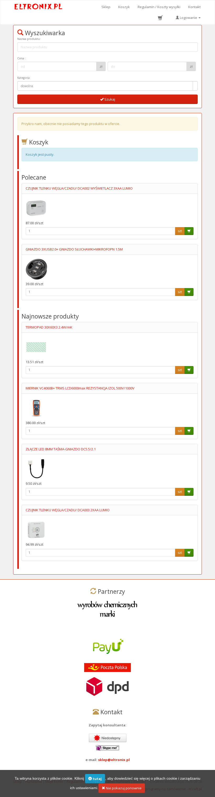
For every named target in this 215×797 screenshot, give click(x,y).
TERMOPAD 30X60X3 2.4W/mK (49, 327)
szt (180, 231)
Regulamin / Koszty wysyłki (159, 6)
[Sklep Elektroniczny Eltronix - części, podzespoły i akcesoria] (38, 6)
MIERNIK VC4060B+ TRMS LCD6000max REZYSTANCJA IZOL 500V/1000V (80, 388)
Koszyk (124, 6)
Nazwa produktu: (29, 39)
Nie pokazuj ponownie (123, 788)
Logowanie (188, 17)
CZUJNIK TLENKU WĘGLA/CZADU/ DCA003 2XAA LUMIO (68, 510)
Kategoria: (23, 78)
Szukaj (109, 99)
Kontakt (194, 6)
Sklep (105, 6)
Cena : (21, 58)
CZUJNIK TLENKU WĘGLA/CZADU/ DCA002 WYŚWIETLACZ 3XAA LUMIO (79, 188)
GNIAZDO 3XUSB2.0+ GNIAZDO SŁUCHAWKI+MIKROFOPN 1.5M (74, 249)
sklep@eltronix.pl (114, 759)
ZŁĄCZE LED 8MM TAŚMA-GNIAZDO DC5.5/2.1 (61, 449)
